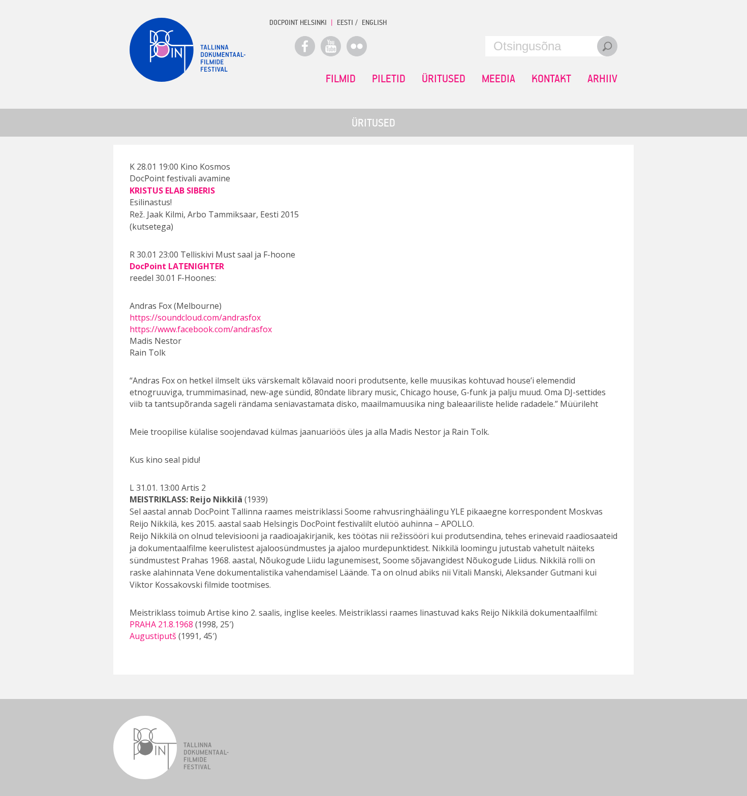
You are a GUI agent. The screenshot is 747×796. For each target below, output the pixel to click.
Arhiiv (602, 78)
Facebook (305, 46)
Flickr (357, 46)
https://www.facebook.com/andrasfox (201, 329)
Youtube (331, 46)
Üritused (443, 78)
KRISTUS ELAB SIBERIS (172, 190)
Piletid (389, 78)
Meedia (498, 78)
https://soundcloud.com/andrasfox (195, 317)
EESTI (345, 22)
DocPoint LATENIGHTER (177, 266)
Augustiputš (153, 636)
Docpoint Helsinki (298, 22)
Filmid (341, 78)
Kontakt (551, 78)
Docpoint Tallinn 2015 (187, 49)
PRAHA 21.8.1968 (161, 624)
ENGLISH (374, 22)
